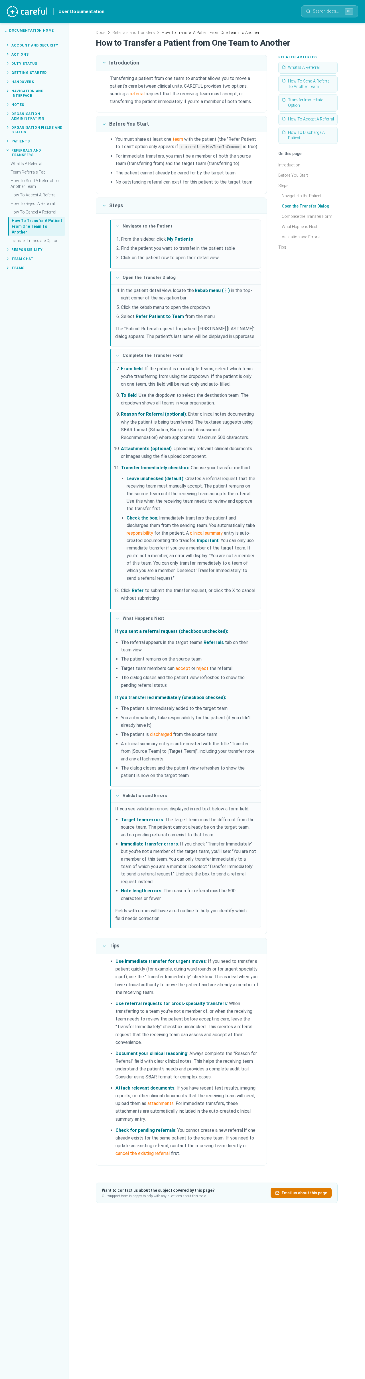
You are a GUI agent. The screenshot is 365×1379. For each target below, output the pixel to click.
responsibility (140, 533)
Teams (18, 268)
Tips (282, 247)
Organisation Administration (27, 116)
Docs (101, 32)
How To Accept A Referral (33, 194)
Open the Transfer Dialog (305, 206)
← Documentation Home (29, 31)
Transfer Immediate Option (34, 240)
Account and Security (34, 45)
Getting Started (29, 73)
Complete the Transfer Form (307, 216)
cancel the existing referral (142, 1153)
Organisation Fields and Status (36, 129)
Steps (283, 185)
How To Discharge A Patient (306, 135)
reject (202, 668)
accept (183, 668)
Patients (20, 141)
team (178, 139)
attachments (160, 1103)
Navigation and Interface (27, 93)
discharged (161, 734)
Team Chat (22, 259)
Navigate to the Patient (301, 196)
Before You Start (293, 175)
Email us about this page (304, 1193)
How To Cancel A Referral (33, 212)
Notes (17, 104)
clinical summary (206, 533)
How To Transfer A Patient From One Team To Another (37, 226)
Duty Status (24, 63)
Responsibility (26, 249)
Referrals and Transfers (26, 152)
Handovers (22, 82)
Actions (20, 54)
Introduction (289, 165)
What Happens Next (299, 226)
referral (137, 93)
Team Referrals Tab (28, 172)
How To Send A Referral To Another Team (35, 183)
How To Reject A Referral (33, 203)
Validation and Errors (301, 237)
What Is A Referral (26, 163)
